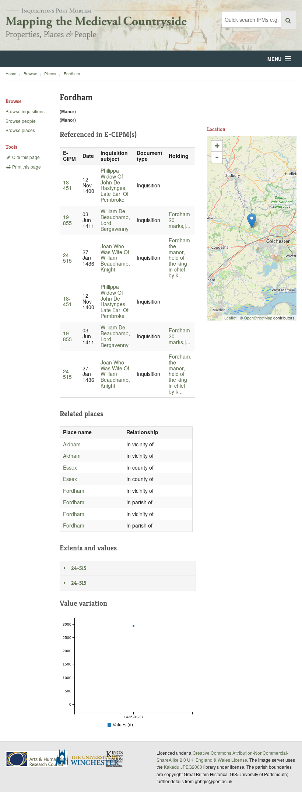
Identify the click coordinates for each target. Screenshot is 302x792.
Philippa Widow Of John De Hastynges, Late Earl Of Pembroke (115, 185)
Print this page (26, 166)
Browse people (21, 121)
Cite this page (25, 157)
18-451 (67, 185)
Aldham (72, 444)
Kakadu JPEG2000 (183, 767)
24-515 (67, 257)
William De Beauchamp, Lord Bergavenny (115, 219)
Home (11, 73)
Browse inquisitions (25, 111)
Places (50, 73)
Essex (70, 467)
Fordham (72, 73)
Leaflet (230, 318)
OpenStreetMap (258, 318)
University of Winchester (90, 758)
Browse (30, 73)
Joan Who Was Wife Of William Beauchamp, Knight (115, 257)
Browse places (20, 130)
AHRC (37, 759)
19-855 (67, 219)
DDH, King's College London (115, 758)
